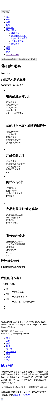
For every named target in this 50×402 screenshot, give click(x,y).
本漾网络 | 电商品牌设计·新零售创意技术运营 (19, 59)
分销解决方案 (17, 41)
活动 (8, 49)
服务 (8, 25)
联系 (8, 52)
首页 (8, 17)
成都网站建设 (8, 387)
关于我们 (10, 27)
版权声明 (7, 366)
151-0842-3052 (12, 54)
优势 (8, 22)
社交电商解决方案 (19, 38)
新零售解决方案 (18, 36)
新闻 (8, 46)
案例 (8, 19)
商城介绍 (15, 33)
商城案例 (15, 44)
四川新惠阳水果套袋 (38, 387)
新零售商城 (11, 30)
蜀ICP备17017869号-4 (22, 395)
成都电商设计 (21, 387)
